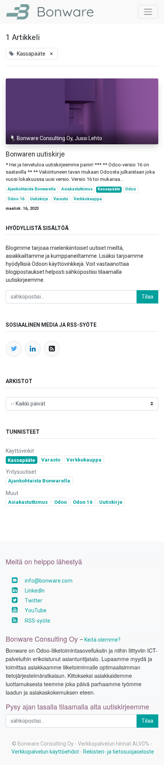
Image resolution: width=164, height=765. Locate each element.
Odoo (130, 189)
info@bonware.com (48, 581)
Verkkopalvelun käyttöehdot (45, 752)
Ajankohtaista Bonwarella (32, 189)
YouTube (36, 610)
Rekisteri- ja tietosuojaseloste (118, 752)
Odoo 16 (16, 198)
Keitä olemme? (102, 640)
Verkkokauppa (88, 198)
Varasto (60, 198)
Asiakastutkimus (77, 189)
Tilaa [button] (147, 297)
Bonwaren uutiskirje (35, 154)
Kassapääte (109, 189)
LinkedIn (35, 591)
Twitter (33, 600)
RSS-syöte (37, 621)
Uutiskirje (39, 198)
